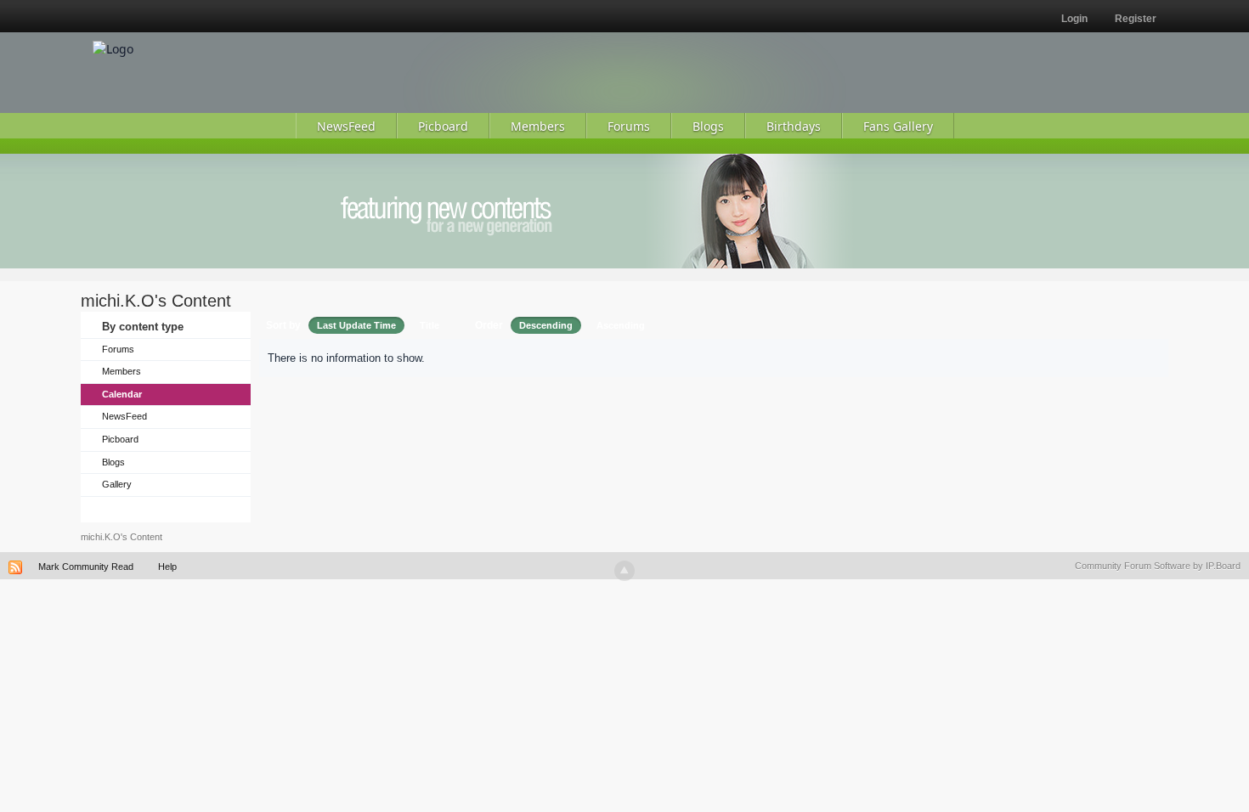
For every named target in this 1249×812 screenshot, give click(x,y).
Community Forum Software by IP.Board (1158, 566)
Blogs (113, 462)
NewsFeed (124, 416)
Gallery (117, 484)
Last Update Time (356, 325)
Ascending (620, 325)
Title (429, 325)
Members (121, 371)
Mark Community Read (85, 566)
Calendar (122, 394)
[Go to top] (624, 571)
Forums (118, 349)
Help (167, 566)
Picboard (120, 439)
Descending (546, 325)
